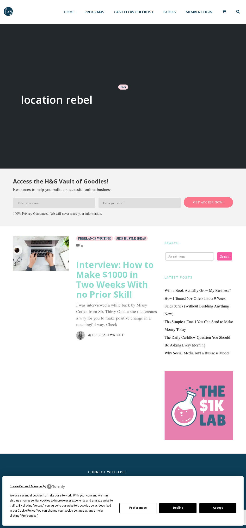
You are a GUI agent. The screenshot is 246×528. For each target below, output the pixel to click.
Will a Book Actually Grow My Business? (198, 290)
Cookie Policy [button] (26, 510)
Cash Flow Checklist (134, 11)
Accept (218, 507)
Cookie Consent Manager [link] (26, 486)
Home (69, 11)
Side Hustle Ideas (131, 238)
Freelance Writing (94, 238)
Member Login (199, 11)
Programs (94, 11)
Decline (178, 507)
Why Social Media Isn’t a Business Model (197, 353)
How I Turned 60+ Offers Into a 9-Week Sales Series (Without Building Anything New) (197, 306)
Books (169, 11)
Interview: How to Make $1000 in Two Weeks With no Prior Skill (115, 279)
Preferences (138, 507)
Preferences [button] (29, 515)
